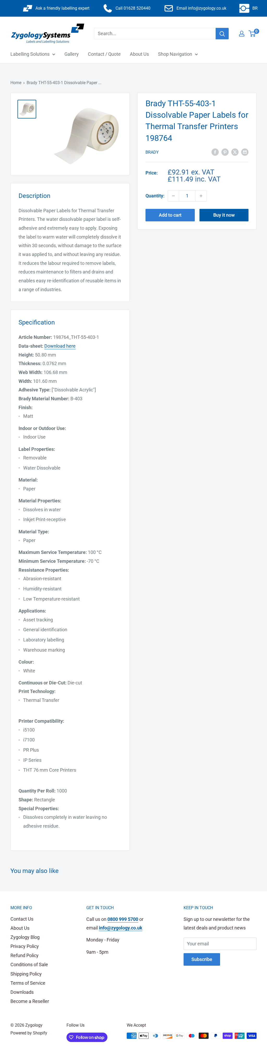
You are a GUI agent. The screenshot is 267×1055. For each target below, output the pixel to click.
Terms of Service (27, 983)
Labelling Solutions (30, 54)
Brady (152, 152)
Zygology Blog (25, 937)
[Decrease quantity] (173, 195)
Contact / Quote (104, 54)
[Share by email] (244, 151)
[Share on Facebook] (215, 151)
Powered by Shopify (28, 1033)
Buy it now (224, 215)
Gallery (71, 54)
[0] (252, 33)
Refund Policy (24, 955)
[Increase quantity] (201, 195)
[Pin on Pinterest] (225, 151)
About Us (139, 54)
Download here (60, 346)
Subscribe (201, 959)
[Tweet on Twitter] (235, 151)
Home (15, 82)
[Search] (222, 33)
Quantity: (155, 195)
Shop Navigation (175, 54)
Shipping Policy (26, 974)
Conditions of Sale (29, 964)
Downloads (22, 992)
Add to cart (170, 215)
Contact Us (21, 919)
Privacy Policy (24, 946)
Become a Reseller (29, 1001)
